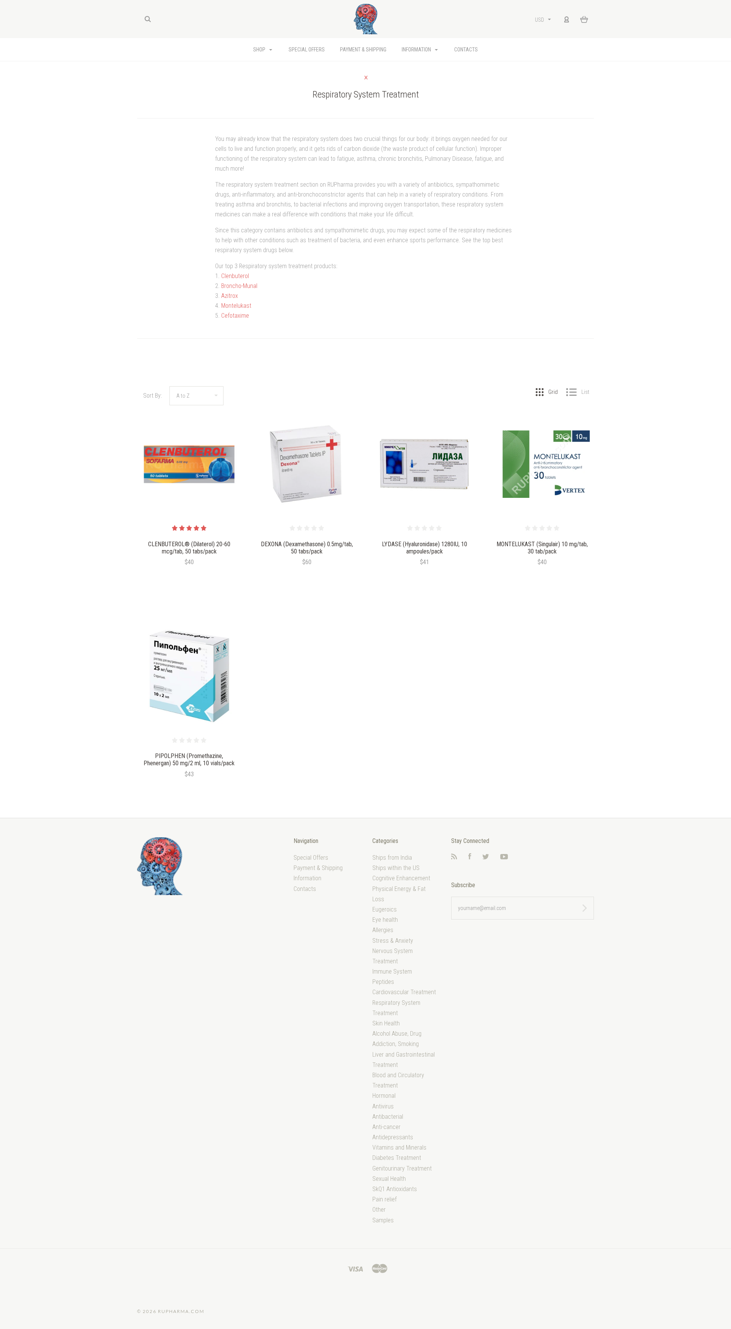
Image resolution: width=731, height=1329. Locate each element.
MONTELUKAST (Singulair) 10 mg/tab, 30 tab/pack (542, 548)
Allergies (382, 930)
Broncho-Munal (239, 285)
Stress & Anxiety (392, 940)
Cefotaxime (235, 315)
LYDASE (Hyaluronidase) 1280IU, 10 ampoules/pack (424, 548)
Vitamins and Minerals (399, 1147)
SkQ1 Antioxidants (394, 1189)
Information (417, 49)
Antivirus (383, 1106)
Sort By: (152, 395)
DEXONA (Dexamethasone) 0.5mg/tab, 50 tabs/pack (307, 548)
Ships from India (392, 857)
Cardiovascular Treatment (404, 992)
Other (379, 1209)
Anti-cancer (386, 1127)
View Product (189, 464)
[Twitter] (485, 857)
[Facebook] (469, 857)
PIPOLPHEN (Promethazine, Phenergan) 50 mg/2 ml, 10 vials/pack (189, 759)
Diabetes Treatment (396, 1157)
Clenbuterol (235, 276)
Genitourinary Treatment (402, 1168)
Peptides (383, 981)
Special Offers (307, 49)
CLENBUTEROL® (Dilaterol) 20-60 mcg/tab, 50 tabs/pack (189, 548)
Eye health (385, 919)
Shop (260, 49)
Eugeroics (384, 909)
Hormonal (384, 1095)
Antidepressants (392, 1137)
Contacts (466, 49)
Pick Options (189, 582)
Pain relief (384, 1199)
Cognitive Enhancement (401, 878)
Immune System (392, 971)
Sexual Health (389, 1178)
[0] (584, 19)
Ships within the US (396, 868)
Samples (383, 1220)
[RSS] (454, 857)
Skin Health (386, 1023)
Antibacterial (387, 1116)
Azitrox (229, 295)
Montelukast (236, 305)
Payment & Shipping (363, 49)
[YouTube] (504, 857)
